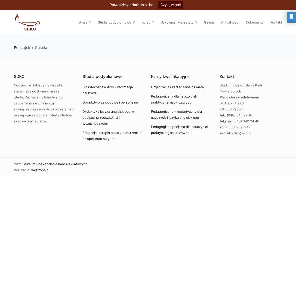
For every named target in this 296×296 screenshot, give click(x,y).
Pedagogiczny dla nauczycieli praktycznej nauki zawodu (174, 99)
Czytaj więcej (170, 5)
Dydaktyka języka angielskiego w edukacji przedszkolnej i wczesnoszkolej (108, 117)
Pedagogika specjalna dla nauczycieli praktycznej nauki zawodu (179, 130)
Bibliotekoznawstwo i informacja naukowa (108, 90)
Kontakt (276, 22)
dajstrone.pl (40, 170)
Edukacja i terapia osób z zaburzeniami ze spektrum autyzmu (113, 136)
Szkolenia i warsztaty (177, 22)
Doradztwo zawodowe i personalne (110, 102)
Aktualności (230, 22)
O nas (82, 22)
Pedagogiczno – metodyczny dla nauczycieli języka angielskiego (176, 114)
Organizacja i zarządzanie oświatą (177, 87)
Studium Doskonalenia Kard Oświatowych (55, 164)
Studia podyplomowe (114, 22)
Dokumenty (255, 22)
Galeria (209, 22)
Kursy (146, 22)
